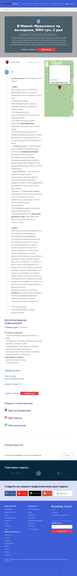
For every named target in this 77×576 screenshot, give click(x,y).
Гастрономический (50, 34)
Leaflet (71, 116)
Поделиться (63, 493)
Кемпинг (7, 549)
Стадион (7, 520)
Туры (12, 9)
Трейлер (7, 552)
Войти (67, 455)
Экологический (38, 34)
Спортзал (8, 526)
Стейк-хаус (31, 526)
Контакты (55, 512)
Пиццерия (31, 518)
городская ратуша (19, 146)
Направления (53, 4)
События (61, 4)
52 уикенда (34, 4)
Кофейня (31, 515)
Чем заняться (10, 506)
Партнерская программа (59, 515)
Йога (6, 529)
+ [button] (47, 63)
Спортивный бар (33, 529)
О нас (53, 509)
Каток (6, 523)
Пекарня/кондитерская (35, 520)
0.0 (57, 79)
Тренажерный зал (10, 518)
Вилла (7, 546)
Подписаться (62, 531)
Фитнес (7, 515)
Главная (7, 9)
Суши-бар (31, 523)
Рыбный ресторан (33, 509)
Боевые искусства (10, 512)
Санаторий (8, 555)
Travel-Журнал (43, 4)
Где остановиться (12, 532)
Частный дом (9, 543)
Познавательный (25, 34)
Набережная (8, 509)
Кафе (29, 512)
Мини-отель (8, 535)
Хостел (7, 538)
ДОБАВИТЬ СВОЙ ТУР (13, 384)
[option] (31, 473)
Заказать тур (46, 49)
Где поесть (32, 506)
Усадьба (7, 540)
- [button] (47, 65)
